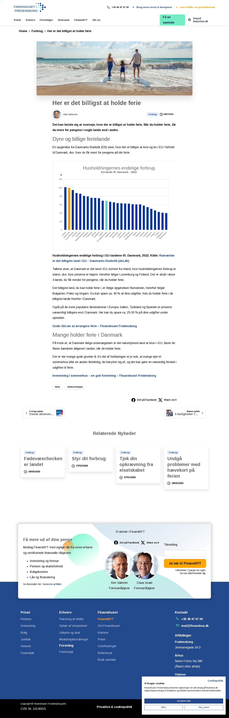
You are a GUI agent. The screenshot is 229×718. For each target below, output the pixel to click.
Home (23, 31)
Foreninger (46, 19)
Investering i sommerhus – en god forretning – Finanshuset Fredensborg (104, 375)
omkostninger (75, 387)
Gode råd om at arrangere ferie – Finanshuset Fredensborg (94, 326)
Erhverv (30, 19)
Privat (17, 19)
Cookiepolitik (215, 681)
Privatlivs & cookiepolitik (114, 707)
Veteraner (64, 19)
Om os (96, 19)
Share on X (170, 399)
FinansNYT (81, 19)
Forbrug (37, 31)
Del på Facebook (146, 399)
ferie (57, 387)
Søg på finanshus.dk (200, 20)
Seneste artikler (52, 584)
